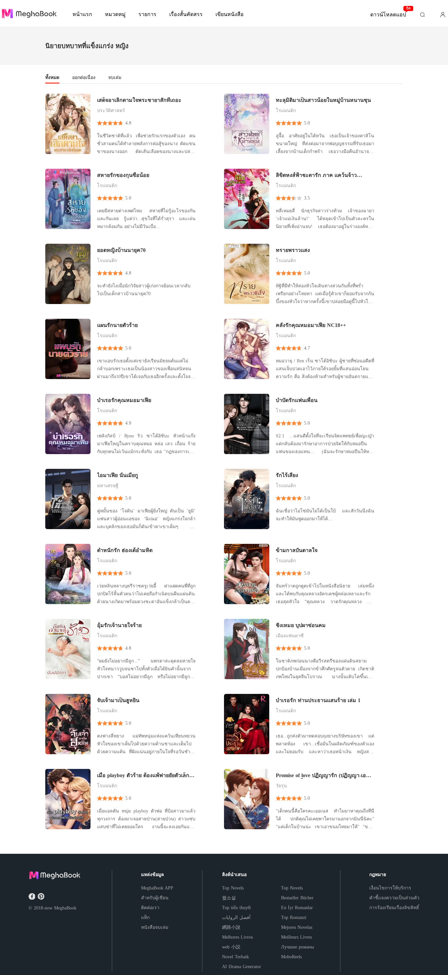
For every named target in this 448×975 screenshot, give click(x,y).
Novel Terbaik (235, 956)
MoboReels (291, 956)
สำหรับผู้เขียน (155, 897)
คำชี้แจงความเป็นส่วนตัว (394, 897)
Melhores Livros (237, 937)
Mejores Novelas (296, 927)
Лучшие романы (297, 947)
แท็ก (145, 917)
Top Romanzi (293, 917)
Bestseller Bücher (297, 897)
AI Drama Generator (241, 966)
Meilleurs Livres (296, 937)
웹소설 (229, 897)
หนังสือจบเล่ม (154, 927)
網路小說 (231, 927)
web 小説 (231, 947)
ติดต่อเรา (150, 907)
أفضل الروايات (236, 917)
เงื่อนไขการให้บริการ (390, 888)
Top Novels (233, 888)
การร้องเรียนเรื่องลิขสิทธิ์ (394, 907)
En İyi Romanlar (297, 907)
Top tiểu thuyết (236, 907)
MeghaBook (65, 908)
